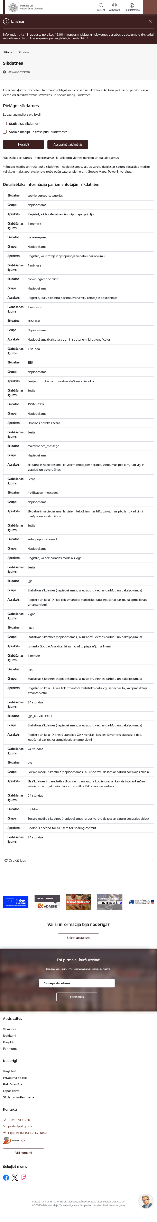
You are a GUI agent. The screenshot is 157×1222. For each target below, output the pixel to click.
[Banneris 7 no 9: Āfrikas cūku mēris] (78, 902)
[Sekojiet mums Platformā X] (15, 1178)
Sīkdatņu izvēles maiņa (18, 1097)
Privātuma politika (15, 1078)
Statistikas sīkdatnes (24, 124)
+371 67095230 (19, 1120)
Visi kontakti (23, 1153)
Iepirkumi (9, 1036)
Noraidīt (23, 144)
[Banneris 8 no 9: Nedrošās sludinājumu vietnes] (110, 902)
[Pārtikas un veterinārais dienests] (27, 7)
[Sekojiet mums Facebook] (6, 1178)
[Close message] (150, 21)
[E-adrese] (11, 1140)
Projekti (8, 1042)
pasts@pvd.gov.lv (20, 1126)
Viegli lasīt (9, 1071)
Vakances (9, 1029)
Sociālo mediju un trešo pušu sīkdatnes (37, 132)
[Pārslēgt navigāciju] (150, 7)
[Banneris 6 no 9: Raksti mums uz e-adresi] (47, 902)
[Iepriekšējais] (8, 902)
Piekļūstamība (12, 1084)
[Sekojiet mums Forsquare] (24, 1178)
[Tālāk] (149, 902)
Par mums (10, 1049)
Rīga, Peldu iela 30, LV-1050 (27, 1133)
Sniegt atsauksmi (78, 938)
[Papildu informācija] (23, 1140)
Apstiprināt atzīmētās (68, 144)
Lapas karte (11, 1091)
